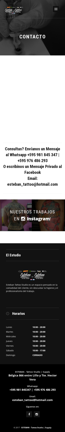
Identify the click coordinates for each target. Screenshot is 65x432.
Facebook (32, 172)
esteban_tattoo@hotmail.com (32, 400)
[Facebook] (29, 414)
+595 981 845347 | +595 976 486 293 (33, 389)
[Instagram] (37, 414)
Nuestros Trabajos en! (32, 215)
